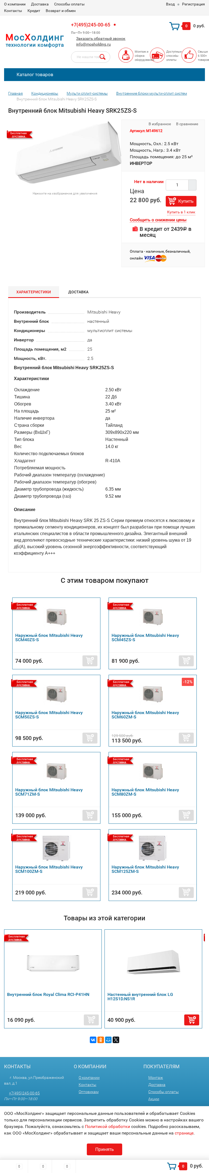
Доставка (40, 4)
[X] (116, 1040)
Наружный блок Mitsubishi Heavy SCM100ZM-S (49, 869)
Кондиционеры (44, 93)
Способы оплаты (69, 4)
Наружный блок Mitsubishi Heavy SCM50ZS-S (49, 715)
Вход (170, 4)
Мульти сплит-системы (87, 93)
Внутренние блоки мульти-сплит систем (151, 93)
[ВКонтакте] (93, 1040)
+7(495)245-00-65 (90, 25)
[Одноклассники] (100, 1040)
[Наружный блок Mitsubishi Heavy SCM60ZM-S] (152, 694)
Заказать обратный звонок (100, 38)
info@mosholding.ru (93, 44)
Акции (153, 1099)
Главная (15, 93)
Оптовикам (89, 1092)
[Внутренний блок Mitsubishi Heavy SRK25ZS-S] (68, 153)
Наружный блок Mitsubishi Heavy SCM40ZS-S (49, 637)
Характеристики (33, 292)
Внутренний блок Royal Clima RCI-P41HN (48, 994)
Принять (104, 1149)
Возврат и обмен (61, 10)
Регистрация (193, 4)
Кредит (33, 10)
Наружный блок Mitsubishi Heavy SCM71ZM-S (49, 792)
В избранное (159, 124)
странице (184, 1133)
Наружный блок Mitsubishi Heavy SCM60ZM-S (145, 715)
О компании (15, 4)
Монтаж (155, 1077)
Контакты (13, 10)
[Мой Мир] (108, 1040)
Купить (185, 201)
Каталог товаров (34, 74)
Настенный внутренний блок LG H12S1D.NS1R (140, 996)
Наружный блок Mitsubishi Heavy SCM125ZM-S (145, 869)
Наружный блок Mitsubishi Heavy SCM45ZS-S (145, 637)
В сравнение (187, 124)
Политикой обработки (107, 1126)
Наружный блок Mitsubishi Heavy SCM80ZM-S (145, 792)
